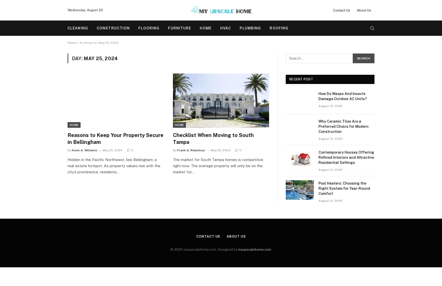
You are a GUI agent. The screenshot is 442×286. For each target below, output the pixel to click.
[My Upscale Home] (221, 10)
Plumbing (250, 28)
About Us (364, 10)
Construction (113, 28)
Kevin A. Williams (84, 150)
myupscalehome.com (254, 249)
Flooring (148, 28)
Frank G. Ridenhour (191, 150)
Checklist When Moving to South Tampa (213, 138)
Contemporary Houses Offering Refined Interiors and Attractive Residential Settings (346, 157)
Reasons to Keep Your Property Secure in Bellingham (115, 138)
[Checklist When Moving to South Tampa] (221, 100)
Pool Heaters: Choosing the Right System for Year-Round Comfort (344, 188)
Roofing (279, 28)
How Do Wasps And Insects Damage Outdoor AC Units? (342, 96)
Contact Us (341, 10)
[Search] (371, 28)
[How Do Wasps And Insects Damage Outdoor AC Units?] (300, 100)
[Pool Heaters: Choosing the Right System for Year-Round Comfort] (300, 190)
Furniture (179, 28)
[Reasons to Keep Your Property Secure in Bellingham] (116, 100)
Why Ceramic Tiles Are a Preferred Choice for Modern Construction (343, 126)
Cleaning (78, 28)
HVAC (225, 28)
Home (205, 28)
